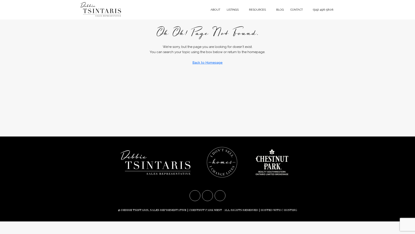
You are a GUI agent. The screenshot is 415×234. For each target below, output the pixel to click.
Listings (233, 9)
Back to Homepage (207, 63)
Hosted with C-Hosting (279, 210)
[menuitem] (321, 9)
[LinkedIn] (220, 195)
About (215, 9)
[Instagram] (207, 195)
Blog (280, 9)
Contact (296, 9)
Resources (257, 9)
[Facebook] (195, 195)
